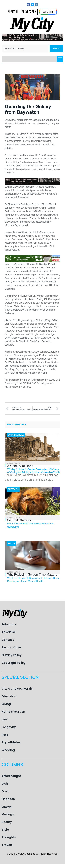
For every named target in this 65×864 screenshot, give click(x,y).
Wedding (8, 750)
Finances (8, 799)
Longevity (9, 727)
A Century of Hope (33, 469)
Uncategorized (16, 435)
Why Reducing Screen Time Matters (33, 578)
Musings (8, 814)
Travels (7, 845)
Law (4, 719)
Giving (6, 704)
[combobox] (25, 48)
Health (11, 543)
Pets (5, 735)
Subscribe (9, 624)
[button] (60, 59)
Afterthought (11, 776)
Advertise (9, 632)
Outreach (13, 489)
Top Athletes (11, 742)
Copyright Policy (14, 663)
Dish (5, 784)
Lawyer (7, 807)
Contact (8, 640)
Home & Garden (13, 712)
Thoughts (9, 837)
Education (9, 696)
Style (5, 830)
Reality (7, 822)
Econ (5, 791)
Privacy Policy (12, 655)
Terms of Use (11, 647)
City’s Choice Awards (17, 689)
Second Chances (30, 523)
